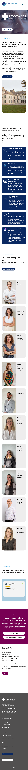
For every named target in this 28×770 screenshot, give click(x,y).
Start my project (7, 29)
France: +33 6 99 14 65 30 (8, 660)
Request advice (7, 76)
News (7, 759)
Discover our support (8, 269)
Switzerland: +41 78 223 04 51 (9, 658)
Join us (14, 615)
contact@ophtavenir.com (17, 663)
